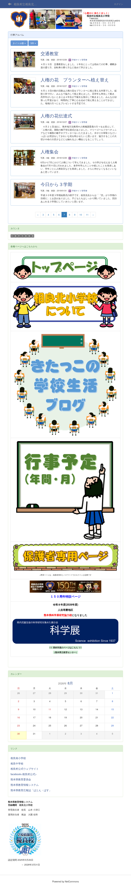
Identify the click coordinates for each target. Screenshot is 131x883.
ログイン (118, 4)
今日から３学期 (56, 184)
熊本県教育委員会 (21, 779)
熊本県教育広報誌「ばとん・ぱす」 (31, 790)
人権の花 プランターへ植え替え (75, 79)
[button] (16, 19)
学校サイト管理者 (79, 59)
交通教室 (49, 53)
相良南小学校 (18, 758)
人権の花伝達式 (56, 115)
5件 (33, 43)
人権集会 (49, 151)
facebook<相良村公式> (24, 774)
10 (80, 214)
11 (87, 214)
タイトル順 (18, 43)
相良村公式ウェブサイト (25, 769)
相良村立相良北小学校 (27, 4)
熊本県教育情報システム (25, 785)
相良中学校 (17, 763)
